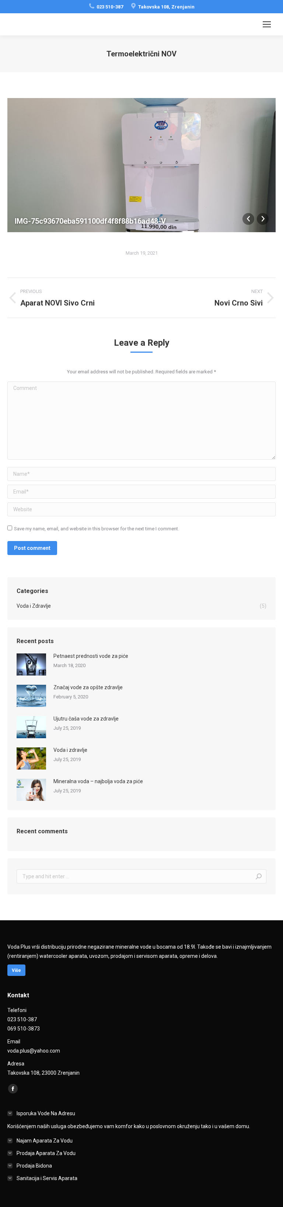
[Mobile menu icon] (267, 24)
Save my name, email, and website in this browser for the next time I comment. (96, 528)
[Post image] (31, 664)
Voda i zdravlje (70, 750)
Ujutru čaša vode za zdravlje (86, 719)
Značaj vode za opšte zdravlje (88, 687)
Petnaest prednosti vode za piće (90, 656)
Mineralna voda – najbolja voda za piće (98, 781)
